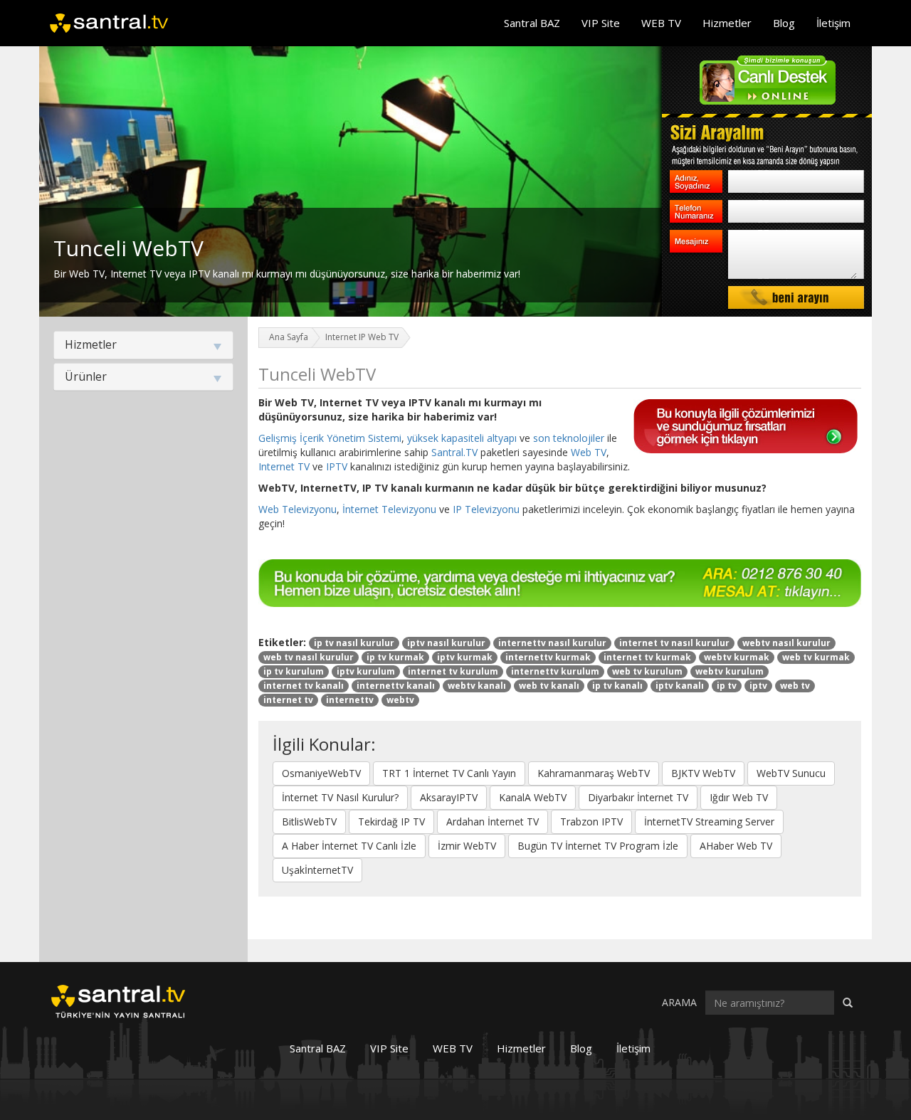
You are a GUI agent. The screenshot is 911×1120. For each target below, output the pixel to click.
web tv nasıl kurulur (308, 657)
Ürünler (86, 376)
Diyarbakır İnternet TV (638, 797)
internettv (350, 700)
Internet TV (284, 466)
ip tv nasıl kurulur (354, 643)
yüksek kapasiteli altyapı (462, 438)
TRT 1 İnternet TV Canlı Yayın (449, 773)
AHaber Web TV (736, 845)
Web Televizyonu (297, 509)
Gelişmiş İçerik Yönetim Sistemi (329, 438)
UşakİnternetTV (317, 870)
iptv (758, 686)
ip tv (727, 686)
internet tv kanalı (303, 686)
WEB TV (661, 23)
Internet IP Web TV (362, 337)
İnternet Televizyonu (389, 509)
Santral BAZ (532, 23)
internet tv (288, 700)
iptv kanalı (679, 686)
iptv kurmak (465, 657)
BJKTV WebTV (703, 773)
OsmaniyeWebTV (321, 773)
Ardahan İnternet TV (492, 821)
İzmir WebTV (467, 845)
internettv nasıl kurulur (552, 643)
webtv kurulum (729, 671)
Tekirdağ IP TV (391, 821)
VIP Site (600, 23)
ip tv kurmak (395, 657)
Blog (784, 23)
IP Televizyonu (486, 509)
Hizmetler (727, 23)
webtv (400, 700)
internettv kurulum (555, 671)
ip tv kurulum (293, 671)
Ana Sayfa (288, 337)
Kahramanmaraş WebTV (593, 773)
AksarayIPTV (449, 797)
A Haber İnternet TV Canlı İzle (349, 845)
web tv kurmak (816, 657)
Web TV (588, 452)
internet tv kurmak (647, 657)
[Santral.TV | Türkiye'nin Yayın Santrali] (118, 1000)
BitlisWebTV (309, 821)
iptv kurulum (366, 671)
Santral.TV (454, 452)
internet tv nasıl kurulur (674, 643)
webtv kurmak (736, 657)
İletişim (833, 23)
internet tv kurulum (453, 671)
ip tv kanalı (617, 686)
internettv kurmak (548, 657)
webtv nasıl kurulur (786, 643)
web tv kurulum (647, 671)
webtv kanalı (477, 686)
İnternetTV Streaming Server (709, 821)
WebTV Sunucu (791, 773)
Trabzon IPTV (591, 821)
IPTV (336, 466)
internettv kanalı (396, 686)
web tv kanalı (549, 686)
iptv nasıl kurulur (446, 643)
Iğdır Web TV (739, 797)
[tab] (143, 345)
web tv (795, 686)
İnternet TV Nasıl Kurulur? (340, 797)
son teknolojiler (568, 438)
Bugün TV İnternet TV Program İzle (597, 845)
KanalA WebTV (533, 797)
